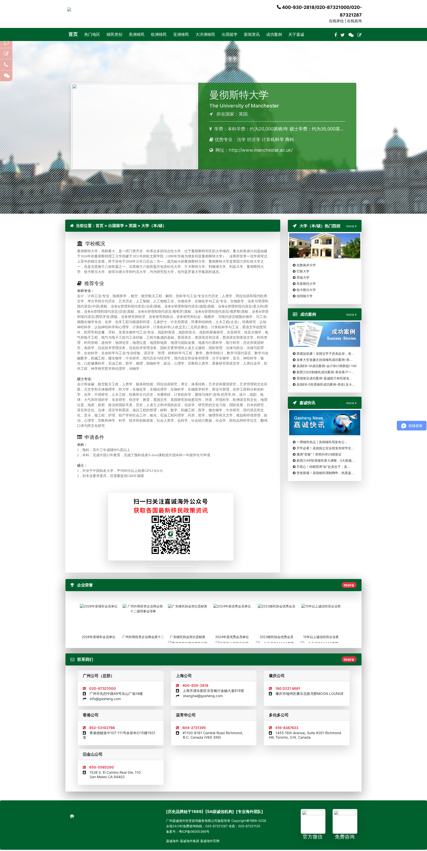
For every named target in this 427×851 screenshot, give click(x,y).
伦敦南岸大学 (306, 265)
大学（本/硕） (154, 225)
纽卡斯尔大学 (306, 290)
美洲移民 (137, 34)
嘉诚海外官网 (209, 841)
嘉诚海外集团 (189, 841)
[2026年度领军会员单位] (98, 606)
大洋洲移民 (205, 34)
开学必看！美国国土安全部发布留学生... (325, 448)
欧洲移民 (159, 34)
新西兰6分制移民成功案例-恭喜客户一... (325, 372)
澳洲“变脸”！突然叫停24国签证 (319, 454)
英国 (133, 225)
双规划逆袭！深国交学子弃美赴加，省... (325, 353)
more (349, 584)
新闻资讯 (252, 34)
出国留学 (229, 34)
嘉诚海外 (172, 841)
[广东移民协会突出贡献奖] (188, 606)
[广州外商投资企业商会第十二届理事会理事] (143, 608)
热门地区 (92, 34)
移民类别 (114, 34)
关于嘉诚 (296, 34)
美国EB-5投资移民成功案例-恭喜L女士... (326, 384)
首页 (73, 34)
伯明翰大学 (305, 296)
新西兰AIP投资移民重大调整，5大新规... (326, 460)
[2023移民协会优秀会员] (276, 606)
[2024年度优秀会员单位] (232, 606)
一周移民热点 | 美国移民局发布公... (322, 442)
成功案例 (274, 34)
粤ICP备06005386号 (194, 831)
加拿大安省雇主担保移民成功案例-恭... (324, 360)
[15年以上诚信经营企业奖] (321, 606)
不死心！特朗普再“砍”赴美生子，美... (323, 467)
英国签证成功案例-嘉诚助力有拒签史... (324, 378)
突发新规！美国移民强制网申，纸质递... (325, 473)
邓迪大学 (303, 277)
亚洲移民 (181, 34)
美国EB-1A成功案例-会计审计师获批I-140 (327, 366)
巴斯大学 (303, 271)
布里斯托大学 (306, 284)
